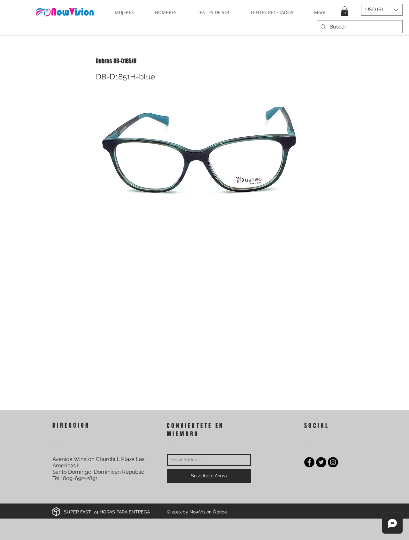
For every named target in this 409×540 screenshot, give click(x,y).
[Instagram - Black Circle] (333, 462)
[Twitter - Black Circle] (321, 462)
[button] (345, 11)
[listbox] (382, 10)
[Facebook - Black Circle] (309, 462)
